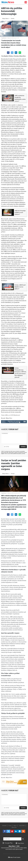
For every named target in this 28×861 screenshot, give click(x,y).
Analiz (12, 18)
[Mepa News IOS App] (20, 843)
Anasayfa (4, 825)
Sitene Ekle (14, 827)
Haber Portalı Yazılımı (15, 857)
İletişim (15, 825)
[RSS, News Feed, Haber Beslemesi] (23, 831)
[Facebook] (8, 52)
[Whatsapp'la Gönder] (20, 52)
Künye (9, 825)
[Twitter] (12, 52)
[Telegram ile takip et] (20, 831)
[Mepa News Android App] (8, 843)
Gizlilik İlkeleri (22, 825)
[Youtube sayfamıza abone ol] (12, 831)
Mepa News (5, 18)
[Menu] (26, 2)
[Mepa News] (7, 2)
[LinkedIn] (16, 52)
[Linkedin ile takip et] (16, 831)
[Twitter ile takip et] (8, 831)
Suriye (12, 473)
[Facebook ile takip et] (5, 831)
